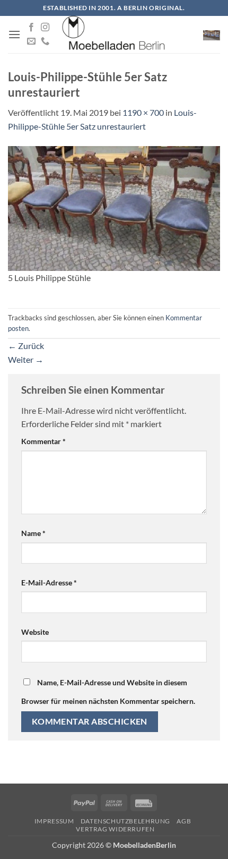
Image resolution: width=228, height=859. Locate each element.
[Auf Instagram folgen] (45, 27)
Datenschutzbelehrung (125, 821)
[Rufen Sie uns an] (45, 41)
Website (35, 631)
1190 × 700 (143, 112)
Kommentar (43, 441)
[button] (14, 34)
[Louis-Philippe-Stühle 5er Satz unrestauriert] (114, 207)
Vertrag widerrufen (115, 829)
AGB (184, 821)
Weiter (25, 359)
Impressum (54, 821)
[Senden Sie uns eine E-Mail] (31, 41)
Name (33, 533)
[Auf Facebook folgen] (31, 27)
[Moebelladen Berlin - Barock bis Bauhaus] (114, 34)
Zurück (26, 346)
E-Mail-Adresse (49, 582)
